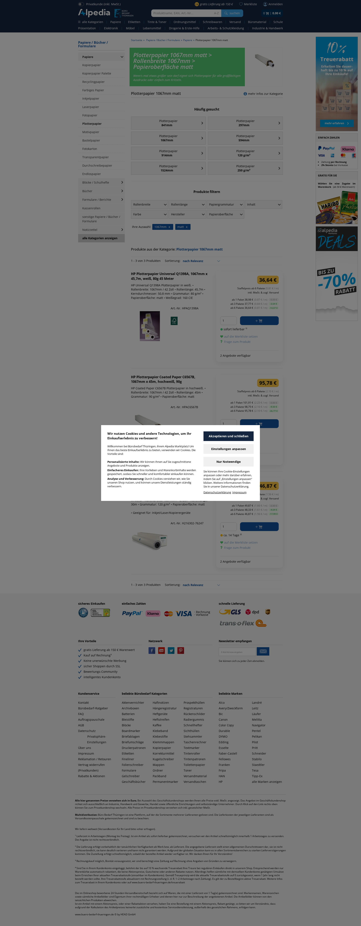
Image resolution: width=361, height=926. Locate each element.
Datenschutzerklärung (217, 492)
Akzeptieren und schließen (228, 436)
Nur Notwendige (228, 462)
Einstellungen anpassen (228, 449)
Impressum (239, 492)
